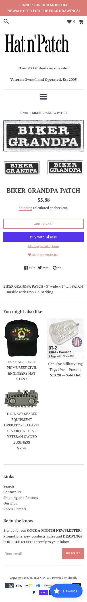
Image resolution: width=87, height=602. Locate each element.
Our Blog (10, 503)
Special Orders (14, 509)
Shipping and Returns (20, 497)
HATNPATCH (42, 578)
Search (8, 486)
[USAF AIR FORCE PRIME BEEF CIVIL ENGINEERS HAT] (21, 337)
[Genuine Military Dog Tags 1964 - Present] (65, 338)
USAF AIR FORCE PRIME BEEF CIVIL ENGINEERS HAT (22, 367)
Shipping (25, 208)
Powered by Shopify (64, 578)
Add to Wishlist (45, 255)
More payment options (43, 246)
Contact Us (12, 491)
